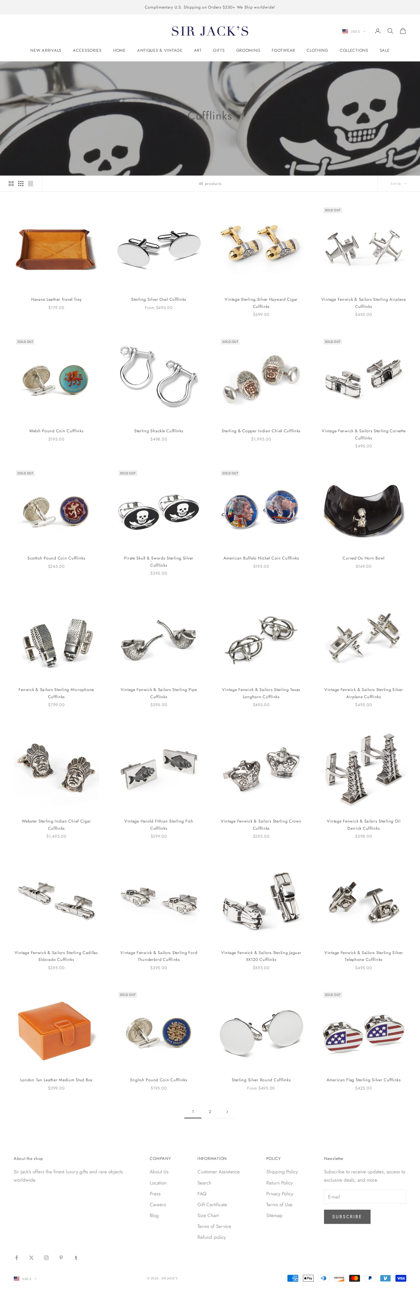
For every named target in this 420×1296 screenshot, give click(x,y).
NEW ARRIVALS (45, 50)
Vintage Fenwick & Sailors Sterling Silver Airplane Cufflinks (363, 693)
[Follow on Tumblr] (76, 1258)
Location (158, 1182)
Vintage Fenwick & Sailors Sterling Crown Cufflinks (261, 824)
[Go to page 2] (227, 1111)
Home (18, 70)
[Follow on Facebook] (16, 1258)
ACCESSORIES (87, 50)
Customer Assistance (218, 1171)
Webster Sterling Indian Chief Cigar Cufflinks (56, 824)
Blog (154, 1215)
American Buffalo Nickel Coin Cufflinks (261, 558)
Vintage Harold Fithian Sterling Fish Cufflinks (158, 824)
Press (155, 1193)
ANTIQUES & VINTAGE (160, 50)
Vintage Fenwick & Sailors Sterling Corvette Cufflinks (363, 434)
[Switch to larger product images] (11, 183)
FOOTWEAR (283, 50)
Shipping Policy (282, 1171)
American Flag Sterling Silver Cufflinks (364, 1080)
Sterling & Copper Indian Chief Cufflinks (261, 431)
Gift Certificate (212, 1204)
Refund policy (211, 1237)
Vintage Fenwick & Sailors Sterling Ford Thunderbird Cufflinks (158, 956)
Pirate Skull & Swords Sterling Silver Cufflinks (158, 561)
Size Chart (208, 1215)
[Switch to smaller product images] (20, 183)
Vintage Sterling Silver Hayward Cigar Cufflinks (261, 302)
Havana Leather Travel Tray (56, 299)
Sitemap (274, 1215)
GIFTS (219, 50)
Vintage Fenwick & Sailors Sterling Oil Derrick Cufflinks (364, 824)
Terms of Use (279, 1204)
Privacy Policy (279, 1193)
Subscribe (347, 1216)
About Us (159, 1171)
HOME (119, 50)
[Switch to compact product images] (30, 183)
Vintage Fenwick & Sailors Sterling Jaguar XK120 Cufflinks (261, 956)
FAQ (201, 1193)
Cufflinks (51, 70)
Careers (158, 1204)
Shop (33, 70)
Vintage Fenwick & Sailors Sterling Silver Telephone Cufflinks (363, 956)
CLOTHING (317, 50)
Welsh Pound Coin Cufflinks (56, 431)
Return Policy (279, 1182)
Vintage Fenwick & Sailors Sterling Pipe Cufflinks (159, 693)
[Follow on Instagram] (46, 1258)
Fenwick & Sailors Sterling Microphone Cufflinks (56, 693)
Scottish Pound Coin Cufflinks (56, 558)
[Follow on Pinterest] (61, 1258)
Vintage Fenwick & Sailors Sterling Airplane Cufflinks (363, 302)
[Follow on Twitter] (31, 1258)
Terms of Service (214, 1226)
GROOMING (248, 50)
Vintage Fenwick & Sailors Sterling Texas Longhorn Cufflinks (261, 693)
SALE (385, 50)
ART (198, 50)
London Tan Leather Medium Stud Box (56, 1080)
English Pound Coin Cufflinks (158, 1080)
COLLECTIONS (354, 50)
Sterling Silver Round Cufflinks (261, 1080)
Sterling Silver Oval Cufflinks (158, 299)
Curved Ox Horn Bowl (364, 558)
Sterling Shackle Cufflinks (158, 431)
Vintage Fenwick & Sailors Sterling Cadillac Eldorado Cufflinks (56, 956)
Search (204, 1182)
